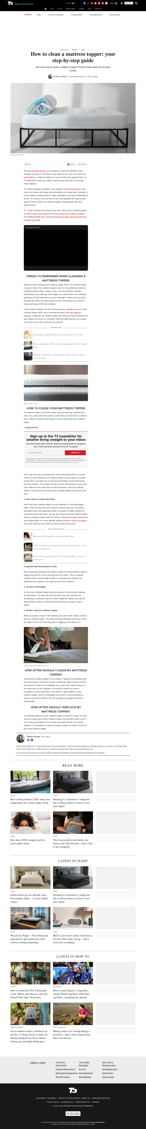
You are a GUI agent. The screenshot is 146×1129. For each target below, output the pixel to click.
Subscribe (128, 3)
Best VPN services (63, 1077)
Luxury (81, 9)
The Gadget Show (96, 14)
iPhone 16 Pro (61, 1065)
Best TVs (82, 1069)
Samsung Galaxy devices (65, 1069)
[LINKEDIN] (29, 740)
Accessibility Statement (46, 1098)
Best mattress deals (109, 1069)
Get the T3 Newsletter (55, 14)
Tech (52, 9)
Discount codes (108, 1077)
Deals (39, 14)
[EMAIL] (32, 740)
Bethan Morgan (61, 76)
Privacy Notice (30, 460)
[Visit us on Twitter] (88, 3)
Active (59, 9)
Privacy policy (53, 1102)
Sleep (83, 50)
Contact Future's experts (69, 1098)
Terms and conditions (100, 1098)
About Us (86, 1098)
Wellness (74, 50)
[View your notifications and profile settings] (121, 3)
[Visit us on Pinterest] (92, 3)
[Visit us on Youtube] (95, 3)
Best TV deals (107, 1073)
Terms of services (51, 458)
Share (29, 164)
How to (95, 76)
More (97, 9)
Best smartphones (86, 1073)
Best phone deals (109, 1065)
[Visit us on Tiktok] (106, 3)
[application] (56, 248)
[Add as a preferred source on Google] (73, 1113)
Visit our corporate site (98, 1122)
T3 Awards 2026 (76, 14)
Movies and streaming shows (67, 1073)
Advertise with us (82, 1102)
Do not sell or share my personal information (73, 1106)
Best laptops (83, 1065)
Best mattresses (85, 1077)
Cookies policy (67, 1102)
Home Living (70, 9)
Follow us (72, 164)
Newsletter (84, 164)
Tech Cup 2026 (115, 14)
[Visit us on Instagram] (99, 3)
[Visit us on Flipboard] (102, 3)
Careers (95, 1102)
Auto (90, 9)
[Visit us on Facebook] (84, 3)
